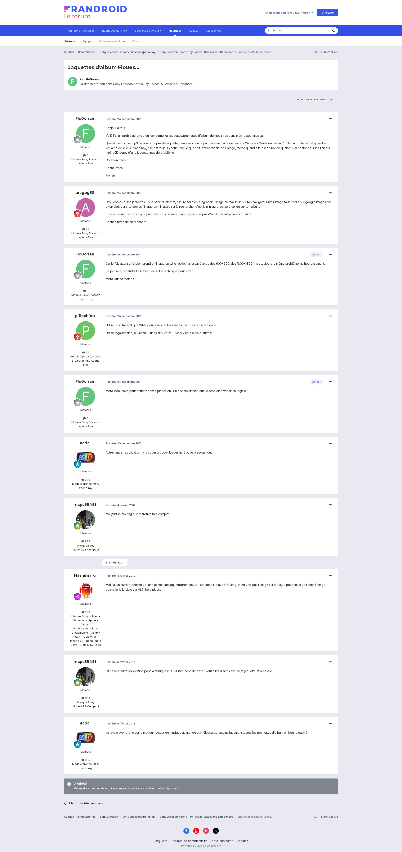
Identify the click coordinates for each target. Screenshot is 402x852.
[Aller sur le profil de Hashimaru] (85, 590)
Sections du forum (147, 30)
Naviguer (175, 30)
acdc (85, 443)
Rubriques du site (114, 30)
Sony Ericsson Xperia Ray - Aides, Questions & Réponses (153, 84)
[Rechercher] (333, 30)
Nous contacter (222, 841)
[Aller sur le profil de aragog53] (85, 207)
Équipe (87, 41)
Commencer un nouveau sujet (313, 99)
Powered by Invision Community (201, 845)
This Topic (316, 30)
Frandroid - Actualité (81, 30)
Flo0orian (92, 79)
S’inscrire (327, 12)
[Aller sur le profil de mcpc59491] (85, 519)
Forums (69, 41)
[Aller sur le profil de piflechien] (85, 330)
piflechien (85, 315)
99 (87, 229)
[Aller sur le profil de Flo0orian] (72, 81)
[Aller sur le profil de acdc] (85, 458)
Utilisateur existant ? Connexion (288, 12)
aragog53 (85, 192)
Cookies (242, 841)
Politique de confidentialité (189, 841)
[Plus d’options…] (330, 118)
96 (87, 352)
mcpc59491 (84, 504)
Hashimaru (85, 575)
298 (87, 612)
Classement (214, 30)
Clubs (136, 41)
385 (87, 479)
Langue (159, 841)
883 (87, 541)
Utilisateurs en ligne (112, 41)
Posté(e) (123, 119)
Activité (193, 30)
